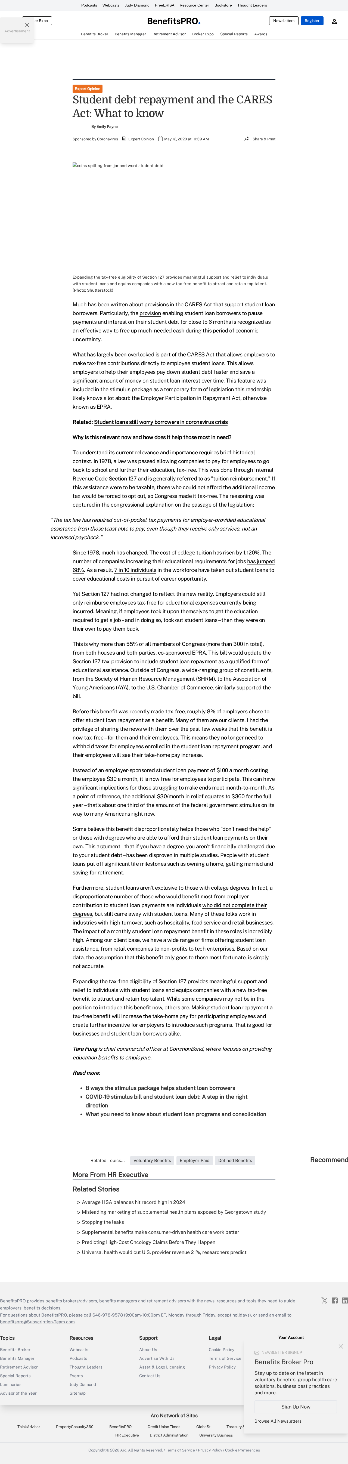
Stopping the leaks (103, 1222)
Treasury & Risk (239, 1427)
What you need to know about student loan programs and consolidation (176, 1114)
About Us (148, 1349)
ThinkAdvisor (28, 1427)
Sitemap (78, 1393)
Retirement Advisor (19, 1367)
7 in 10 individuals (135, 570)
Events (76, 1375)
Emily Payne (107, 126)
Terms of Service (180, 1450)
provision (150, 313)
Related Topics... (108, 1160)
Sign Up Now (295, 1407)
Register (312, 21)
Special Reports (15, 1375)
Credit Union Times (164, 1427)
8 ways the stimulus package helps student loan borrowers (160, 1088)
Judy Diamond (137, 5)
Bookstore (223, 5)
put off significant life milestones (126, 864)
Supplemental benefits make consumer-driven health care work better (160, 1232)
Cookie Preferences (242, 1450)
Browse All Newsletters (278, 1421)
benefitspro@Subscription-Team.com (37, 1321)
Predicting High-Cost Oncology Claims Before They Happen (148, 1242)
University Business (216, 1435)
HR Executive (127, 1435)
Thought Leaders (252, 5)
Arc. (123, 1450)
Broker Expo (37, 21)
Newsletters (283, 21)
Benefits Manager (17, 1358)
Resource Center (194, 5)
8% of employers (227, 711)
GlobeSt (203, 1427)
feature (246, 380)
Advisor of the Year (18, 1393)
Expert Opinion (87, 89)
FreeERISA (164, 5)
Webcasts (110, 5)
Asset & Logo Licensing (162, 1367)
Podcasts (89, 5)
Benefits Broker (15, 1349)
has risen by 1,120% (236, 552)
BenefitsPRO (120, 1427)
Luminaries (10, 1384)
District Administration (169, 1435)
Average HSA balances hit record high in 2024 (133, 1202)
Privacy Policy (210, 1450)
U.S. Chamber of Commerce (179, 687)
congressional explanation (142, 504)
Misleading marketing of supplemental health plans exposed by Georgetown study (174, 1212)
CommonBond (186, 1049)
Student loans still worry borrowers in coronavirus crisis (161, 422)
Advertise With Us (157, 1358)
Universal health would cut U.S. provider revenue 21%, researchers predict (164, 1252)
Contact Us (149, 1375)
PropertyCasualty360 (75, 1427)
